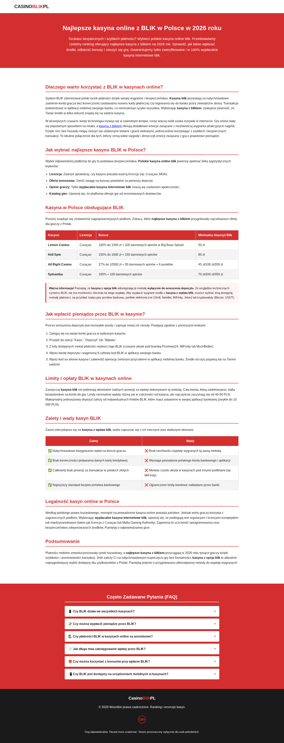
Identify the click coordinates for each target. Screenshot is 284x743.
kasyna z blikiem (110, 126)
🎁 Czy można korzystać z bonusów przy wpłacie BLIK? (109, 661)
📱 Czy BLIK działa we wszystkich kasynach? (101, 611)
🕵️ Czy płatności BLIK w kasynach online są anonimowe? (110, 636)
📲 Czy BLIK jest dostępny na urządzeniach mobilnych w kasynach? (118, 674)
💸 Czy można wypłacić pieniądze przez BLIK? (102, 624)
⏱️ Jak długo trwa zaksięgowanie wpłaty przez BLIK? (107, 649)
